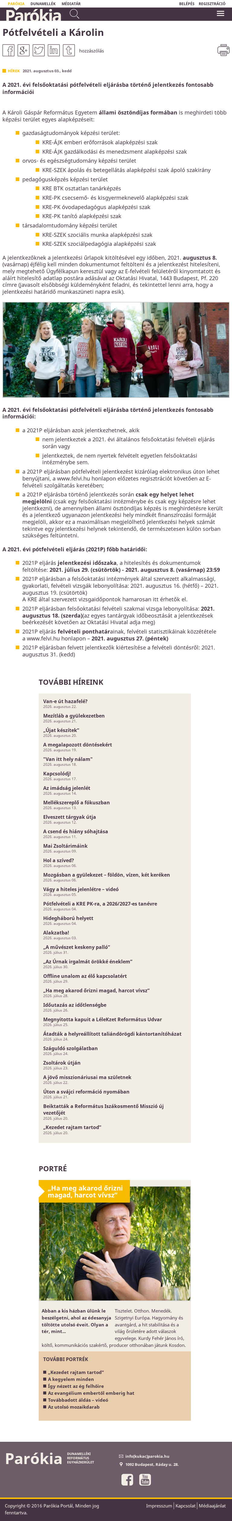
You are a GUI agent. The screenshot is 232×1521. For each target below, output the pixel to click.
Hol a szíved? (58, 860)
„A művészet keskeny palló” (76, 947)
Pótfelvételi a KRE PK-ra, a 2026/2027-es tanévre (100, 903)
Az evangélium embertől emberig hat (91, 1393)
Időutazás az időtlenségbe (74, 1005)
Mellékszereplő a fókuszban (76, 802)
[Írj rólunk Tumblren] (69, 50)
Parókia (33, 15)
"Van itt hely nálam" (68, 759)
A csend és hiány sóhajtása (75, 831)
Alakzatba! (56, 932)
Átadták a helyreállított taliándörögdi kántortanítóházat (112, 1034)
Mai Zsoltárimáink (65, 846)
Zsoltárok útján (62, 1062)
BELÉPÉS (187, 3)
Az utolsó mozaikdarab (74, 1407)
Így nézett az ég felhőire (76, 1386)
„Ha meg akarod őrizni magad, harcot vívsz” (96, 990)
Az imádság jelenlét (66, 788)
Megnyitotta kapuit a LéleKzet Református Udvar (102, 1019)
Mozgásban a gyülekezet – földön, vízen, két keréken (106, 875)
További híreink (71, 682)
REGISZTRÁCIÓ (212, 3)
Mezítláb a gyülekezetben (74, 715)
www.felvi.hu (43, 638)
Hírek (14, 71)
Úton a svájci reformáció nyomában (86, 1091)
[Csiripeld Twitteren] (39, 50)
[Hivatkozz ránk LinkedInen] (54, 50)
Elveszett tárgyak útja (69, 817)
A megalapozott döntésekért (77, 744)
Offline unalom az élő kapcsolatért (85, 976)
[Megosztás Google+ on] (24, 50)
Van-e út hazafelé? (65, 701)
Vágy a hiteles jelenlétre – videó (81, 889)
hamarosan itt (140, 599)
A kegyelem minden (71, 1379)
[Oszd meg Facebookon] (8, 50)
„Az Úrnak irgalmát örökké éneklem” (87, 961)
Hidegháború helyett (68, 918)
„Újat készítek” (61, 730)
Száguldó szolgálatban (70, 1048)
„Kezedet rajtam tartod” (72, 1127)
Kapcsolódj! (57, 773)
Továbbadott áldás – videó (78, 1400)
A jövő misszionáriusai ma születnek (87, 1077)
